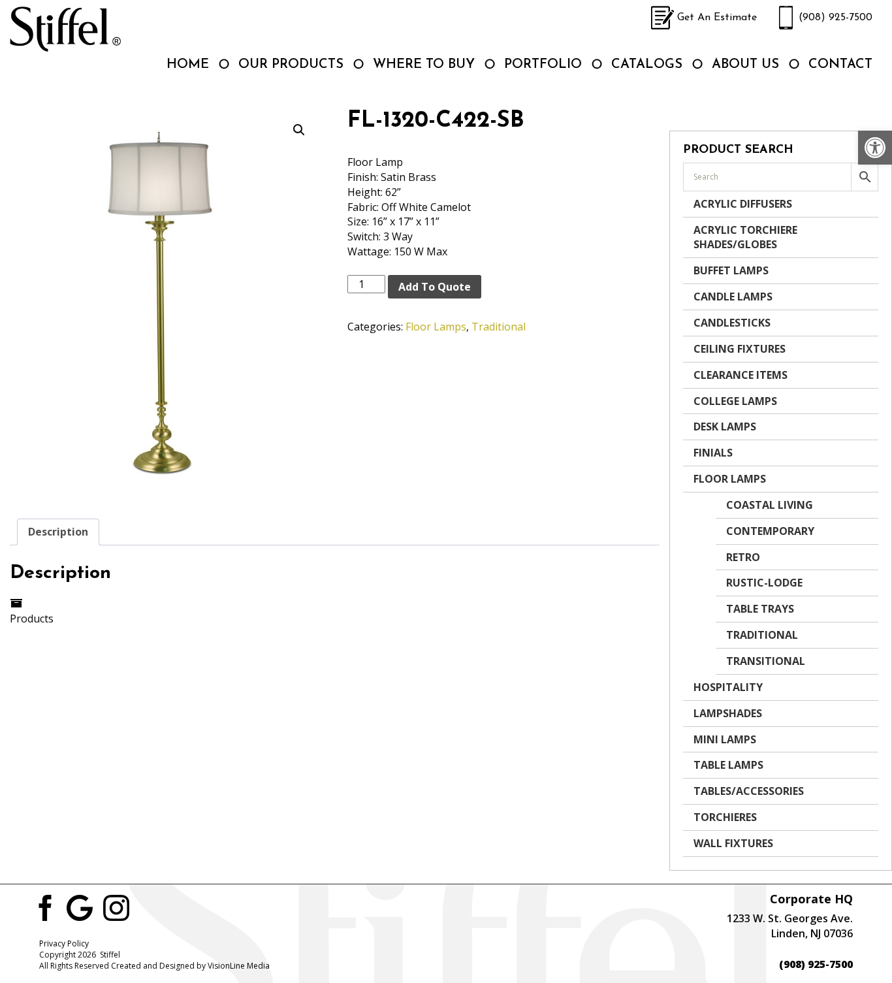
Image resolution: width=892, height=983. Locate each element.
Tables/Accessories (748, 791)
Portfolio (543, 64)
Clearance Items (740, 375)
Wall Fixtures (733, 843)
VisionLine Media (239, 965)
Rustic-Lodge (764, 582)
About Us (745, 64)
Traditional (498, 326)
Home (188, 64)
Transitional (765, 661)
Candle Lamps (733, 296)
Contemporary (770, 531)
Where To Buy (424, 64)
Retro (743, 557)
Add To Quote (434, 287)
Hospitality (728, 687)
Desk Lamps (724, 426)
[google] (80, 906)
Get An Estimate (717, 17)
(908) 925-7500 (835, 17)
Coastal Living (769, 505)
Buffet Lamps (731, 270)
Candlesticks (732, 322)
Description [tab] (58, 531)
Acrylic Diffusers (742, 204)
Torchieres (725, 817)
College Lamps (735, 401)
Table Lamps (728, 765)
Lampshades (727, 713)
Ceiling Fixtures (739, 349)
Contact (840, 64)
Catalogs (646, 64)
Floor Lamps (436, 326)
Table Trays (760, 609)
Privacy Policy (64, 943)
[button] (875, 148)
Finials (713, 452)
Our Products (290, 64)
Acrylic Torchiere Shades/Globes (745, 237)
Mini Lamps (724, 739)
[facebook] (43, 906)
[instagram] (116, 906)
